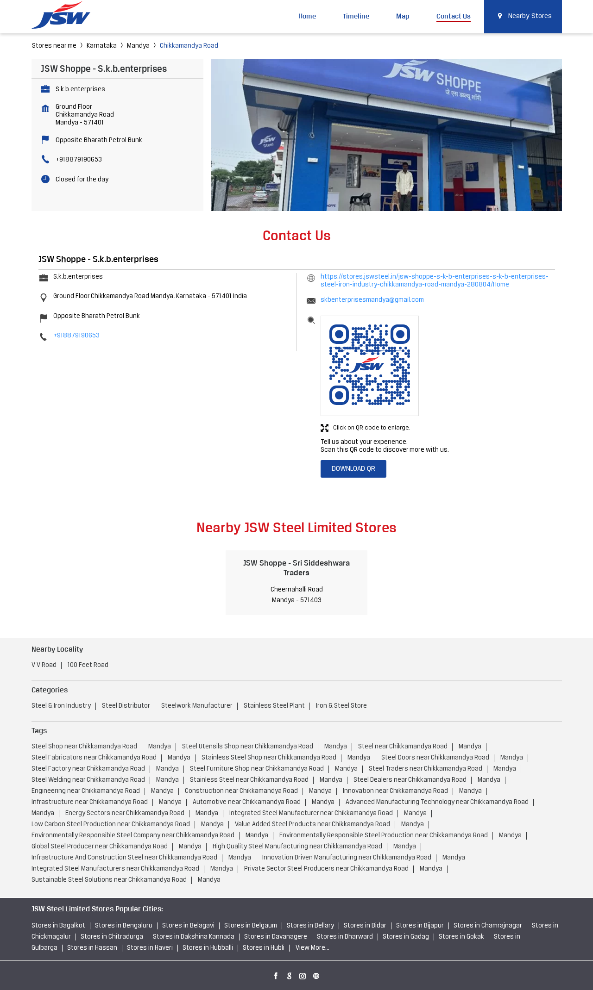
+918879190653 (79, 159)
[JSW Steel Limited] (66, 16)
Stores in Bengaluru (123, 925)
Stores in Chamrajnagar (488, 925)
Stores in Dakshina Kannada (193, 937)
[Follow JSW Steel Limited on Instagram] (303, 974)
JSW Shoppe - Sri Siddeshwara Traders (296, 567)
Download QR (353, 469)
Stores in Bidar (365, 925)
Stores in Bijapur (420, 925)
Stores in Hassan (92, 948)
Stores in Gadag (406, 937)
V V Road (44, 665)
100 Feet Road (88, 665)
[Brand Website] (316, 974)
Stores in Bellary (310, 925)
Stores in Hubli (263, 948)
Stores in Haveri (150, 948)
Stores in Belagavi (188, 925)
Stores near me (54, 46)
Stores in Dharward (345, 937)
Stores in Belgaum (250, 925)
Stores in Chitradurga (112, 937)
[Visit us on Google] (290, 974)
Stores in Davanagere (275, 937)
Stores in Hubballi (208, 948)
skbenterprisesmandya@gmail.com (372, 300)
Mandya (138, 46)
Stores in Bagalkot (58, 925)
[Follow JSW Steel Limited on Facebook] (276, 974)
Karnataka (102, 46)
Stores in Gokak (461, 937)
